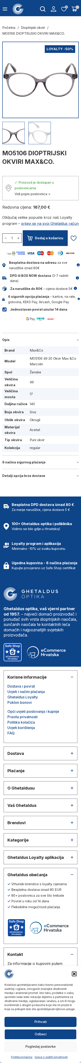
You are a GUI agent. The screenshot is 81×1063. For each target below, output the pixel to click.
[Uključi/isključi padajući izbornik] (42, 9)
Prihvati (40, 1022)
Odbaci (41, 1034)
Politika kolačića (21, 1057)
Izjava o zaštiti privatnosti (51, 1057)
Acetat (35, 430)
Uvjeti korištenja (21, 727)
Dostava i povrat (21, 686)
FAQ (11, 733)
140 (32, 404)
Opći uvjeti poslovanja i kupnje (33, 711)
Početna (8, 27)
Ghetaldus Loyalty (22, 697)
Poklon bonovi (19, 702)
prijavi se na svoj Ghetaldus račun (50, 223)
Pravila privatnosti (22, 717)
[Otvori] (5, 9)
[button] (74, 974)
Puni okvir (37, 440)
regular (35, 448)
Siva (33, 412)
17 (31, 394)
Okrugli (35, 420)
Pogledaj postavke (40, 1046)
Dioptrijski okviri (33, 27)
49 (32, 382)
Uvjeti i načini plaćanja (26, 691)
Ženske (35, 372)
